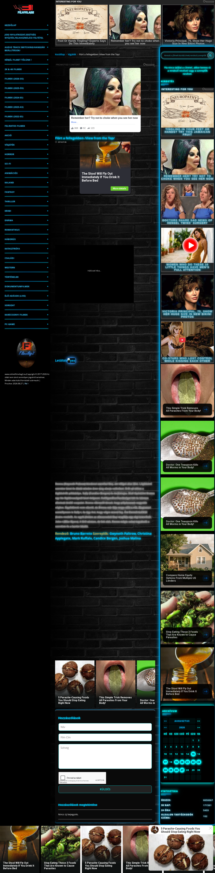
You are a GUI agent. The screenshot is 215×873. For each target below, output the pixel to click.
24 (165, 770)
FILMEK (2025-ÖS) (14, 88)
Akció (8, 135)
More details (119, 188)
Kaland (9, 182)
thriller (10, 201)
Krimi (8, 210)
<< (165, 721)
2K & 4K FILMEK (13, 69)
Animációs (11, 173)
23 (198, 762)
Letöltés (61, 360)
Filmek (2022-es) (14, 116)
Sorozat (10, 305)
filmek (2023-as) (14, 107)
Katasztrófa (12, 248)
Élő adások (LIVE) (15, 295)
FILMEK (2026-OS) (14, 78)
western (10, 267)
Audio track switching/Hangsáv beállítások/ (25, 49)
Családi (9, 258)
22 (193, 762)
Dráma (9, 220)
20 (182, 762)
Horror (9, 154)
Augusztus (182, 721)
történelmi (12, 277)
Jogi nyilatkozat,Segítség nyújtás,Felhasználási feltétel (24, 36)
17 (165, 762)
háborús (10, 239)
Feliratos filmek (15, 125)
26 (176, 770)
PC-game (10, 324)
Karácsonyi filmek (16, 314)
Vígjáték (10, 144)
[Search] (210, 55)
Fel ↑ (27, 383)
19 (176, 762)
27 (182, 770)
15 (193, 754)
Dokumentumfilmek (17, 286)
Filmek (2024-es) (14, 97)
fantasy (10, 192)
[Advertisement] (105, 216)
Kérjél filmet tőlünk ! (18, 59)
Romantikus (12, 229)
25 (171, 770)
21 (187, 762)
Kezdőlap (10, 25)
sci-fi (8, 163)
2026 (182, 727)
